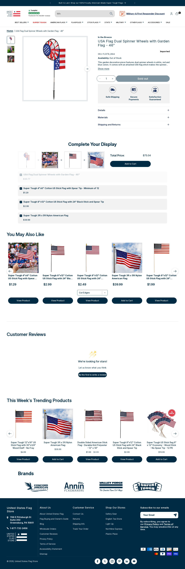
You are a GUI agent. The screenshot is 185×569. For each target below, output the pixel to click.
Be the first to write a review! (92, 375)
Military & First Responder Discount (145, 13)
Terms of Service (48, 544)
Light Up (110, 524)
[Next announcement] (135, 3)
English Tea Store (114, 519)
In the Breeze (105, 37)
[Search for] (111, 14)
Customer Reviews (49, 534)
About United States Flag (52, 514)
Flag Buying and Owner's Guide (54, 519)
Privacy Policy (46, 539)
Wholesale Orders (48, 529)
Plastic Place (112, 534)
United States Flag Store (26, 561)
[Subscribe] (175, 515)
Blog (42, 524)
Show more (103, 68)
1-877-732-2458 (18, 528)
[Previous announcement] (50, 3)
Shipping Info (79, 524)
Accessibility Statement (51, 549)
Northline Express (114, 529)
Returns (76, 519)
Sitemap (43, 554)
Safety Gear (111, 514)
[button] (22, 22)
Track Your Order (80, 529)
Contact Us (78, 514)
